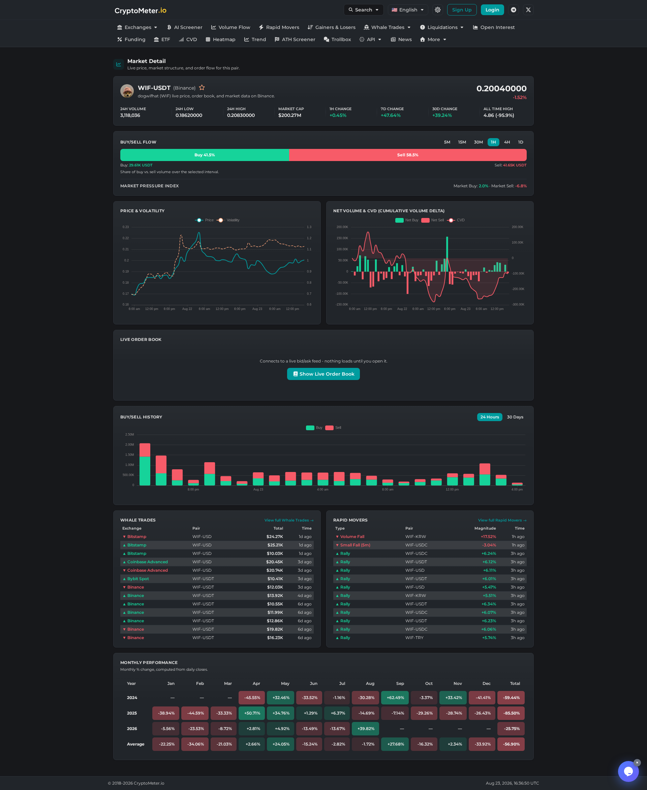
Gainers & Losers (335, 27)
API (371, 39)
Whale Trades (387, 27)
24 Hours (490, 416)
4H (507, 142)
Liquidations (443, 27)
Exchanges (138, 27)
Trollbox (341, 39)
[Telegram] (513, 9)
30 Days (515, 416)
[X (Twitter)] (528, 9)
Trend (259, 39)
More (434, 39)
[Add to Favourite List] (201, 88)
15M (462, 142)
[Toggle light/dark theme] (437, 9)
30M (478, 142)
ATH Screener (298, 39)
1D (520, 142)
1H (493, 142)
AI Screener (188, 27)
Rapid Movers (282, 27)
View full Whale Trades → (289, 520)
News (405, 39)
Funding (135, 39)
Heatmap (224, 39)
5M (447, 142)
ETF (165, 39)
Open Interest (498, 27)
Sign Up (462, 10)
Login (492, 10)
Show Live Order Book (326, 374)
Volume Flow (234, 27)
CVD (191, 39)
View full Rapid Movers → (502, 520)
